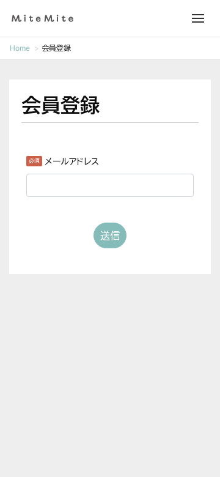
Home (20, 48)
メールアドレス (72, 161)
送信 (110, 235)
